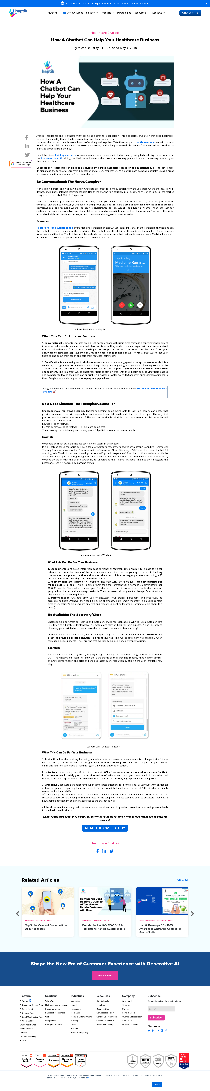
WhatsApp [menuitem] (50, 1001)
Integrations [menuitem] (50, 1020)
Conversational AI (52, 158)
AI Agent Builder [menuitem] (27, 1021)
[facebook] (26, 138)
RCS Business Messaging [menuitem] (57, 1005)
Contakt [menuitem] (23, 1032)
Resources (140, 12)
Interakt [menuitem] (23, 1040)
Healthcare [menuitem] (76, 1009)
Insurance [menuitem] (75, 1013)
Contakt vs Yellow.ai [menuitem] (105, 1020)
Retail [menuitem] (73, 1024)
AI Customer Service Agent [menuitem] (32, 1005)
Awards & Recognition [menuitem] (132, 1017)
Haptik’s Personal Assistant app (54, 227)
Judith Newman (145, 142)
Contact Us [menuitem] (127, 1020)
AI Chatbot (29, 921)
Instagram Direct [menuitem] (52, 1009)
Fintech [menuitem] (74, 1005)
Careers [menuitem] (125, 1009)
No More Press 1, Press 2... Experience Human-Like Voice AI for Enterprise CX (107, 3)
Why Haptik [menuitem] (127, 1001)
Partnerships (124, 12)
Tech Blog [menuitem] (100, 1005)
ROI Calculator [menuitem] (103, 1001)
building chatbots (65, 155)
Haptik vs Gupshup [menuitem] (105, 1024)
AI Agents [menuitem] (24, 1001)
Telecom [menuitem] (74, 1028)
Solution (90, 12)
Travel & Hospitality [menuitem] (79, 1032)
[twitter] (27, 155)
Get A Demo (188, 12)
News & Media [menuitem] (128, 1013)
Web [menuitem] (47, 1017)
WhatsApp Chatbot (147, 921)
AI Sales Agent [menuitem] (26, 1009)
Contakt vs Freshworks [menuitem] (106, 1017)
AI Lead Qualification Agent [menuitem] (32, 1017)
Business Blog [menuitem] (102, 1009)
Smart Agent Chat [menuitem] (28, 1025)
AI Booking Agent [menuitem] (27, 1013)
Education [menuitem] (75, 1001)
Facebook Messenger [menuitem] (55, 1013)
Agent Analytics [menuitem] (26, 1028)
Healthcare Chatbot (105, 33)
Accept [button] (157, 1084)
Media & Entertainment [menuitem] (81, 1017)
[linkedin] (27, 147)
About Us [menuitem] (126, 1005)
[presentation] (17, 914)
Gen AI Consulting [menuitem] (28, 1036)
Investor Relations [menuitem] (130, 1024)
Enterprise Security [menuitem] (53, 1024)
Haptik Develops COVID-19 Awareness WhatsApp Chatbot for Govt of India (160, 929)
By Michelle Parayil (86, 48)
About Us (157, 12)
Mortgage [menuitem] (75, 1020)
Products (106, 12)
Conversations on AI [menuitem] (105, 1013)
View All (183, 880)
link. (88, 1077)
